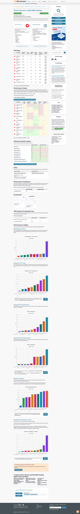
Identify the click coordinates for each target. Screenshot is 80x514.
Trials (48, 1)
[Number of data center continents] (26, 161)
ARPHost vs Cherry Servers (31, 478)
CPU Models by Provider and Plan (57, 109)
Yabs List (53, 48)
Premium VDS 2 (18, 76)
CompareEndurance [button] (45, 459)
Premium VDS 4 (18, 82)
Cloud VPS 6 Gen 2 (19, 110)
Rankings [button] (28, 1)
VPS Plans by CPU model (56, 110)
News (51, 1)
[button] (18, 470)
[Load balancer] (19, 152)
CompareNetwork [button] (45, 414)
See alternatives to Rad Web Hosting (40, 46)
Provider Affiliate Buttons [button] (59, 128)
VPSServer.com (26, 512)
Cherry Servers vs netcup (42, 484)
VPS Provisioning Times (55, 111)
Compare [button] (44, 1)
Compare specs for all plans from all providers (21, 85)
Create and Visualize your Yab (57, 47)
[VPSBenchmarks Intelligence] (77, 511)
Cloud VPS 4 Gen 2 (19, 107)
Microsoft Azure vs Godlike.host (57, 138)
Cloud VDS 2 (18, 73)
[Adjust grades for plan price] (25, 137)
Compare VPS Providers (20, 3)
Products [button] (55, 1)
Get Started (54, 46)
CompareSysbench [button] (45, 372)
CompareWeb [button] (45, 299)
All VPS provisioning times (18, 215)
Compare (19, 493)
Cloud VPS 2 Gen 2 (19, 104)
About (37, 507)
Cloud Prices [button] (34, 1)
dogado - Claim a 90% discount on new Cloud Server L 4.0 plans (33, 6)
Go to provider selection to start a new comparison (22, 16)
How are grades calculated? (19, 97)
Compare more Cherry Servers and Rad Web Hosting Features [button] (25, 164)
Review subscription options (53, 509)
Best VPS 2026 (58, 20)
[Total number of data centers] (24, 159)
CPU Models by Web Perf (56, 108)
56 (26, 191)
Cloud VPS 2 (18, 64)
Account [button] (63, 1)
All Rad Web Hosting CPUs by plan (38, 173)
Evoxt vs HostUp (54, 139)
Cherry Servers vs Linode (30, 481)
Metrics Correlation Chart (56, 112)
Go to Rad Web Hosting (44, 13)
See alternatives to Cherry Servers (22, 46)
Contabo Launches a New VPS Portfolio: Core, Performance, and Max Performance (59, 66)
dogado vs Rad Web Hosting (19, 481)
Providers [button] (39, 1)
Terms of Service (39, 506)
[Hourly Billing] (19, 155)
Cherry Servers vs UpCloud (30, 482)
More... (53, 143)
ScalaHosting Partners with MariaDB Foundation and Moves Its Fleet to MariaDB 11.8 (58, 76)
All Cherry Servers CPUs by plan (20, 173)
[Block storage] (19, 148)
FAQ (37, 504)
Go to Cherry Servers (17, 13)
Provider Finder (58, 23)
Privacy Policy (39, 505)
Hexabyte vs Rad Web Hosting (19, 478)
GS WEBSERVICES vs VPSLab (56, 136)
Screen (19, 495)
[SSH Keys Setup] (20, 157)
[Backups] (17, 146)
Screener (59, 17)
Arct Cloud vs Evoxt (55, 137)
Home (15, 3)
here (61, 98)
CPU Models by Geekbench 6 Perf (57, 107)
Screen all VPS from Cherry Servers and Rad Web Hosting (25, 99)
